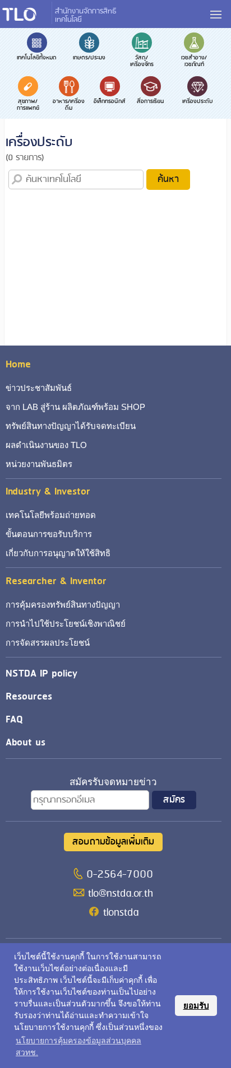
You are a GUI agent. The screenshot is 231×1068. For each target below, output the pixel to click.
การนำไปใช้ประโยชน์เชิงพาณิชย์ (66, 623)
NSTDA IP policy (41, 673)
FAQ (14, 719)
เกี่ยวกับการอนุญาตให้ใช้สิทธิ (58, 553)
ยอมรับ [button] (196, 1005)
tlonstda (120, 912)
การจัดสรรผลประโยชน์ (48, 642)
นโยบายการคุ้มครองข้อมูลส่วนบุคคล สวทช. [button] (78, 1046)
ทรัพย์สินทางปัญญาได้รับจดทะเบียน (71, 426)
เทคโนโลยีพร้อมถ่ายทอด (51, 515)
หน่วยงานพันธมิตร (39, 464)
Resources (29, 696)
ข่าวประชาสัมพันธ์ (39, 388)
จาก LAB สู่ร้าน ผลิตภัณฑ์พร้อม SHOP (75, 407)
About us (25, 742)
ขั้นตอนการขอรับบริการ (49, 534)
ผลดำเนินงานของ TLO (46, 445)
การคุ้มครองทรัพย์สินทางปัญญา (63, 604)
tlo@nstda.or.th (120, 893)
